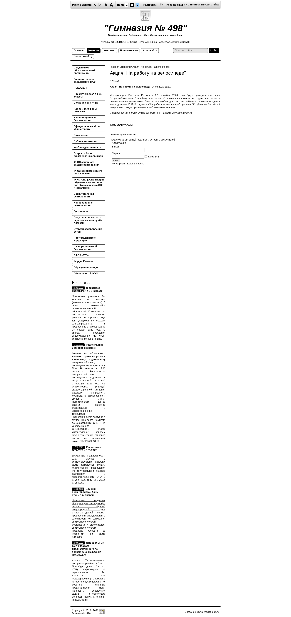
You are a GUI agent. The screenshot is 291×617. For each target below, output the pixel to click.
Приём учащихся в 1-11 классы (88, 95)
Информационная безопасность (85, 119)
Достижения (81, 211)
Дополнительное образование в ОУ (85, 80)
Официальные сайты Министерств (87, 127)
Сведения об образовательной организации (84, 70)
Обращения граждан (86, 267)
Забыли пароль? (136, 163)
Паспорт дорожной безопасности (85, 248)
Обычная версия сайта (203, 4)
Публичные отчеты (85, 141)
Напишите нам (129, 50)
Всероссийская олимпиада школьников (88, 154)
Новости (93, 50)
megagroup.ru (211, 612)
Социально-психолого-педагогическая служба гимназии (88, 220)
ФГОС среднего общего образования (88, 172)
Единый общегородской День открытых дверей (85, 492)
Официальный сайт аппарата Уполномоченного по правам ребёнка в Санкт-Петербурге (88, 549)
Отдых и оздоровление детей (88, 230)
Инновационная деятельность (83, 204)
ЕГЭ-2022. (78, 483)
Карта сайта (150, 50)
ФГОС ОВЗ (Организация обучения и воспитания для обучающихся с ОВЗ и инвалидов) (89, 183)
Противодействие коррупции (85, 239)
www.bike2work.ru (182, 112)
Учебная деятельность (87, 147)
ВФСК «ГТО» (81, 255)
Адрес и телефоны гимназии (85, 110)
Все (88, 283)
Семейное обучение (86, 102)
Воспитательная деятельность (84, 195)
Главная (79, 50)
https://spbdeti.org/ (82, 578)
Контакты (109, 50)
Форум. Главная (83, 261)
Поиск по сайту (83, 56)
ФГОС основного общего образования (86, 163)
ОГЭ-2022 (99, 480)
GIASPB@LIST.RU (90, 441)
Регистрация (119, 163)
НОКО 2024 (80, 88)
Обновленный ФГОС (86, 273)
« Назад (114, 80)
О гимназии (81, 135)
